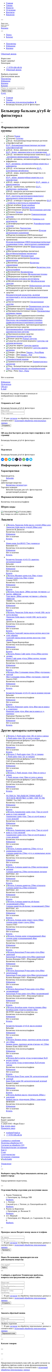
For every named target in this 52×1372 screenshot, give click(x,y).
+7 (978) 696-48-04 (14, 67)
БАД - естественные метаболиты (24, 169)
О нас (3, 1152)
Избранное (10, 46)
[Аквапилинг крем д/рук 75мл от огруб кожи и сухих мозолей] (28, 832)
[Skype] (30, 459)
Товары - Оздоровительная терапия (26, 358)
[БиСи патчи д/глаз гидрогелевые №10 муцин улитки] (28, 1060)
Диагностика (25, 228)
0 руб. (3, 93)
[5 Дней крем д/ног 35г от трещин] (25, 754)
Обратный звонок (8, 54)
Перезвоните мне (8, 1333)
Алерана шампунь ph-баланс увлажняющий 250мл (28, 906)
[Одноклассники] (6, 459)
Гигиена (19, 212)
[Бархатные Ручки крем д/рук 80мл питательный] (28, 973)
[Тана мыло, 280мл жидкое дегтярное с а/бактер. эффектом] (28, 594)
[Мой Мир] (27, 459)
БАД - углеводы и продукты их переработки (28, 201)
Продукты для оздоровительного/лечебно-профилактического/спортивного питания (24, 321)
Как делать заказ (8, 1126)
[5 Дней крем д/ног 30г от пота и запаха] (27, 736)
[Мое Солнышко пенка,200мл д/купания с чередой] (28, 674)
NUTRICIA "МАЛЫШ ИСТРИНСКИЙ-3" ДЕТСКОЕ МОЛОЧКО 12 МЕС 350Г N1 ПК (25, 797)
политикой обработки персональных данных (24, 1368)
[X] (16, 459)
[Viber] (20, 459)
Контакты (10, 12)
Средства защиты (31, 345)
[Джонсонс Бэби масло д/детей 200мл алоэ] (28, 525)
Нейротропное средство (39, 286)
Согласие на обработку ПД (12, 1145)
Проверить (6, 1250)
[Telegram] (13, 459)
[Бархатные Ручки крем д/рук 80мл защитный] (28, 954)
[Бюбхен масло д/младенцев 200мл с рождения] (28, 1097)
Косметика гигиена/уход (16, 485)
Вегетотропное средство (40, 210)
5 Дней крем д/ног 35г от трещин (20, 756)
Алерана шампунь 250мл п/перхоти (21, 888)
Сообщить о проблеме (10, 1140)
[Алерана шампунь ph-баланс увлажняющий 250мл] (28, 904)
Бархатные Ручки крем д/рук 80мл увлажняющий (27, 993)
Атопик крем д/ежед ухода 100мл (20, 922)
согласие (13, 418)
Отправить (6, 425)
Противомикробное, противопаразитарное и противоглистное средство (25, 330)
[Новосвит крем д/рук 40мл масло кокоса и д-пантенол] (28, 709)
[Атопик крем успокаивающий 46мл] (26, 936)
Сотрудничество (8, 1154)
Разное (17, 136)
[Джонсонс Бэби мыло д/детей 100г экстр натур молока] (28, 615)
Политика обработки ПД (11, 1143)
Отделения (10, 10)
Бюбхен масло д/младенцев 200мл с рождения (26, 1099)
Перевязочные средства (39, 306)
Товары (9, 5)
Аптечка (19, 138)
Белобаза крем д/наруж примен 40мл (22, 1010)
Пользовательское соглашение (14, 1147)
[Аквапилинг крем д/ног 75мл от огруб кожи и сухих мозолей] (28, 814)
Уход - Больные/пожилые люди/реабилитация (25, 368)
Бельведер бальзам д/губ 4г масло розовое (24, 1026)
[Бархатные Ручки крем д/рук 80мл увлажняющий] (28, 991)
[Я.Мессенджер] (9, 459)
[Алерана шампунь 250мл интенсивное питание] (28, 869)
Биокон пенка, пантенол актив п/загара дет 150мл (27, 1044)
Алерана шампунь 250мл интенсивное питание (26, 872)
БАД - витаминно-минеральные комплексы (28, 155)
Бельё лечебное (28, 205)
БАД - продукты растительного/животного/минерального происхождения (25, 197)
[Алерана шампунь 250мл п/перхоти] (25, 885)
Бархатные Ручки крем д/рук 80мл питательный (26, 975)
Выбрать (10, 1200)
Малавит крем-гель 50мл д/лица (20, 578)
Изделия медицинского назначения (26, 231)
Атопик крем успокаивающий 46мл (21, 938)
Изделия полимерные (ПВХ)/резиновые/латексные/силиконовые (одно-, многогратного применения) (28, 243)
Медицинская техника (37, 274)
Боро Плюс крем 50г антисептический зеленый (26, 1081)
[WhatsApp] (23, 459)
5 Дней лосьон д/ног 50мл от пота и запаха (24, 777)
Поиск (9, 35)
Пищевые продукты (34, 309)
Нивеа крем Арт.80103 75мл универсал (23, 543)
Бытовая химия (28, 207)
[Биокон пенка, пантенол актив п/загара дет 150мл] (28, 1042)
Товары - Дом (26, 355)
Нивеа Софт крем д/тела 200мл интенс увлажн (26, 658)
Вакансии (10, 15)
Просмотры (11, 44)
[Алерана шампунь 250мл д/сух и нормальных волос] (28, 851)
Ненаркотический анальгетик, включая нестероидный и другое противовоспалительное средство (27, 297)
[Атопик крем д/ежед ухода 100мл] (24, 920)
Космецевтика (27, 272)
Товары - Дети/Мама (35, 352)
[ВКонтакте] (2, 459)
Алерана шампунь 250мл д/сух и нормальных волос (28, 853)
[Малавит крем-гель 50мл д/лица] (24, 575)
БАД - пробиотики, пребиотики (23, 188)
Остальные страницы (10, 1157)
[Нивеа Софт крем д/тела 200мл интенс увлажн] (28, 656)
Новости (10, 8)
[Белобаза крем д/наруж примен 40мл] (26, 1007)
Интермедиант (27, 256)
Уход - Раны (24, 371)
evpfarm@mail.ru (13, 1133)
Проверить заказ (8, 1128)
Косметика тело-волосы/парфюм (20, 102)
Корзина (9, 48)
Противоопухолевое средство (19, 336)
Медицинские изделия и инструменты (22, 279)
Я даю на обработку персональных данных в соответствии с (26, 420)
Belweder (10, 478)
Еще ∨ (4, 1150)
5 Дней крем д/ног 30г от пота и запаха (23, 738)
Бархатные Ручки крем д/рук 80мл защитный (25, 957)
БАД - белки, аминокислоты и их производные (26, 152)
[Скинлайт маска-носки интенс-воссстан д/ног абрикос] (28, 635)
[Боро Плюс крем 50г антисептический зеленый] (28, 1079)
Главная (9, 3)
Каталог (9, 37)
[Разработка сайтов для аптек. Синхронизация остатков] (6, 1159)
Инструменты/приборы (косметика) (21, 253)
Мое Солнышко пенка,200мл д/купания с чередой (27, 677)
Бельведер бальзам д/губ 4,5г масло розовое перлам (28, 693)
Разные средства (30, 338)
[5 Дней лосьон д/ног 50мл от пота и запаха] (28, 775)
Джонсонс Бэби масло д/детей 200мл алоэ (24, 527)
